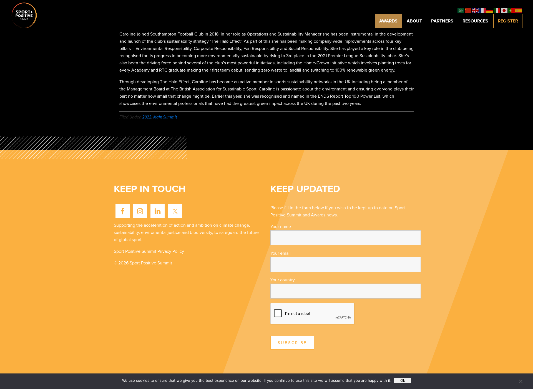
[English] (475, 10)
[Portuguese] (511, 10)
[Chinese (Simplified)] (468, 10)
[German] (490, 10)
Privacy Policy (170, 251)
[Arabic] (461, 10)
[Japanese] (504, 10)
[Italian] (497, 10)
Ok (402, 380)
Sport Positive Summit (31, 15)
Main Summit (165, 117)
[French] (482, 10)
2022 (146, 117)
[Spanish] (518, 10)
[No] (520, 381)
